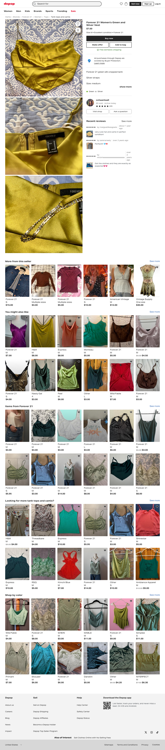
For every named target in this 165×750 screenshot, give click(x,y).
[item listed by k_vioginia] (122, 564)
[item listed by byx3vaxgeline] (69, 520)
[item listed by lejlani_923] (17, 375)
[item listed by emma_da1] (95, 658)
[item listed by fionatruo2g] (148, 331)
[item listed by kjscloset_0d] (17, 469)
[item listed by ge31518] (17, 426)
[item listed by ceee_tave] (17, 564)
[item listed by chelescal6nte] (122, 426)
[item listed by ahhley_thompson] (43, 469)
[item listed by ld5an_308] (95, 331)
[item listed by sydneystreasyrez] (69, 426)
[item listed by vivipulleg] (17, 520)
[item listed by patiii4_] (122, 469)
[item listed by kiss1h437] (95, 375)
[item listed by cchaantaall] (17, 281)
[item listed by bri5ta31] (43, 426)
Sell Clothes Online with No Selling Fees (92, 738)
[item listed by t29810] (43, 331)
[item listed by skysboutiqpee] (95, 469)
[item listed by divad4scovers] (148, 658)
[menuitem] (8, 11)
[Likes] (121, 4)
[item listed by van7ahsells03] (148, 564)
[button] (114, 106)
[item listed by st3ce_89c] (69, 331)
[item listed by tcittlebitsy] (122, 375)
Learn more (99, 63)
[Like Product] (26, 267)
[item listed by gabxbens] (69, 658)
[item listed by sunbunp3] (122, 658)
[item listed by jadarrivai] (148, 469)
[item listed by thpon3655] (95, 426)
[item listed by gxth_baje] (148, 426)
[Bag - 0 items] (126, 4)
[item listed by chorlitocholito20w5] (69, 375)
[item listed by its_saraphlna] (69, 614)
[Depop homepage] (9, 4)
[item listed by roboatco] (69, 469)
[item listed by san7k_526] (43, 375)
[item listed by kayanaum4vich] (43, 658)
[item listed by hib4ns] (17, 658)
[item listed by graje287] (17, 331)
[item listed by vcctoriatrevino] (43, 520)
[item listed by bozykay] (122, 331)
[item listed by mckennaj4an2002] (17, 614)
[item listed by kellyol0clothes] (69, 564)
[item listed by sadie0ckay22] (148, 375)
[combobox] (67, 3)
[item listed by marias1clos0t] (122, 614)
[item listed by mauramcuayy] (148, 614)
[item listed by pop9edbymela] (95, 614)
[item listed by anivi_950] (148, 520)
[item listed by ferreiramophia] (43, 564)
